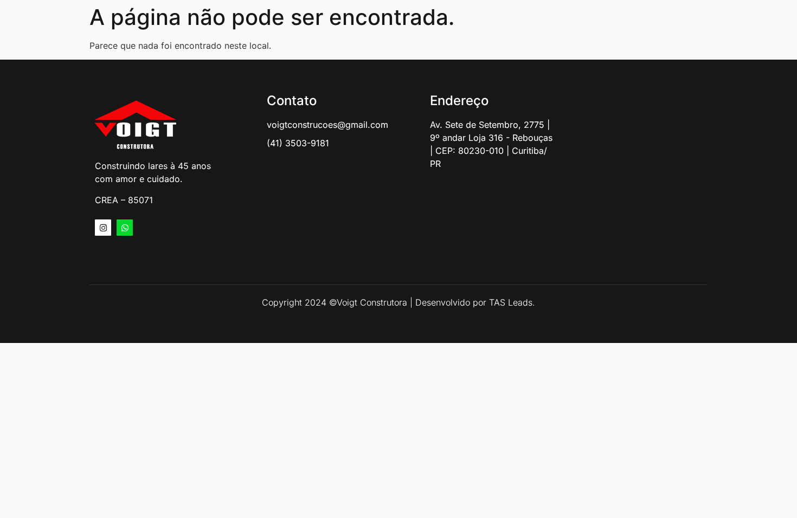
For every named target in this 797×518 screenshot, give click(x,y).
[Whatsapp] (125, 227)
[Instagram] (103, 227)
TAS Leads (510, 302)
